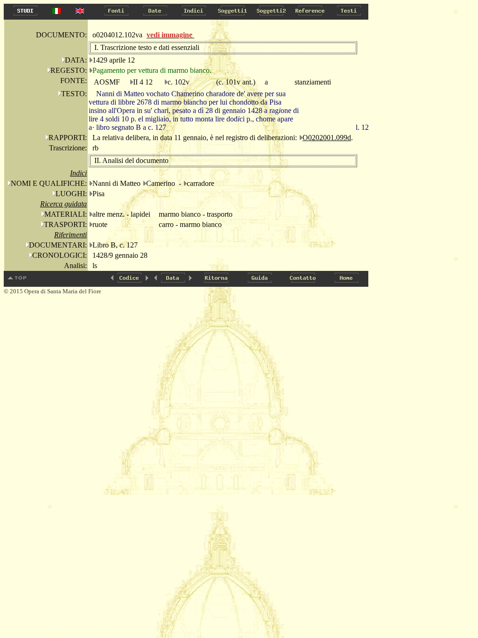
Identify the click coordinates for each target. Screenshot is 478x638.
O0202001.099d (326, 138)
